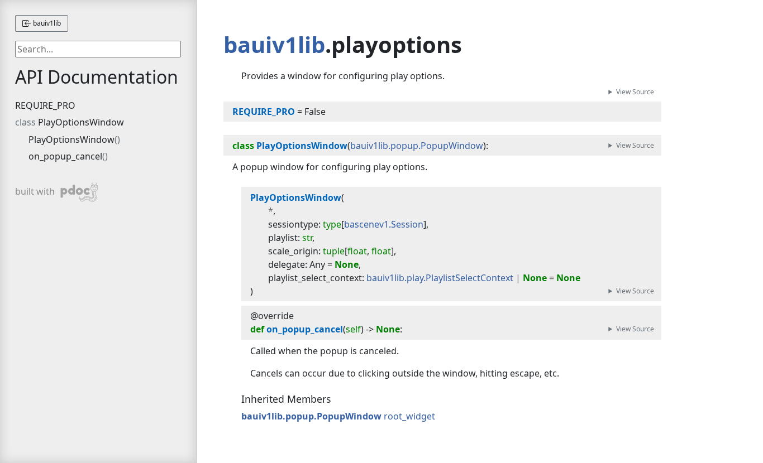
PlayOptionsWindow (81, 122)
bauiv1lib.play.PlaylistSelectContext (439, 278)
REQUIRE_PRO (45, 105)
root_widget (409, 416)
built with (46, 189)
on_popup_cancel (65, 156)
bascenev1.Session (383, 224)
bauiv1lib (46, 23)
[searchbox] (97, 49)
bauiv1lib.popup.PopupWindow (416, 145)
